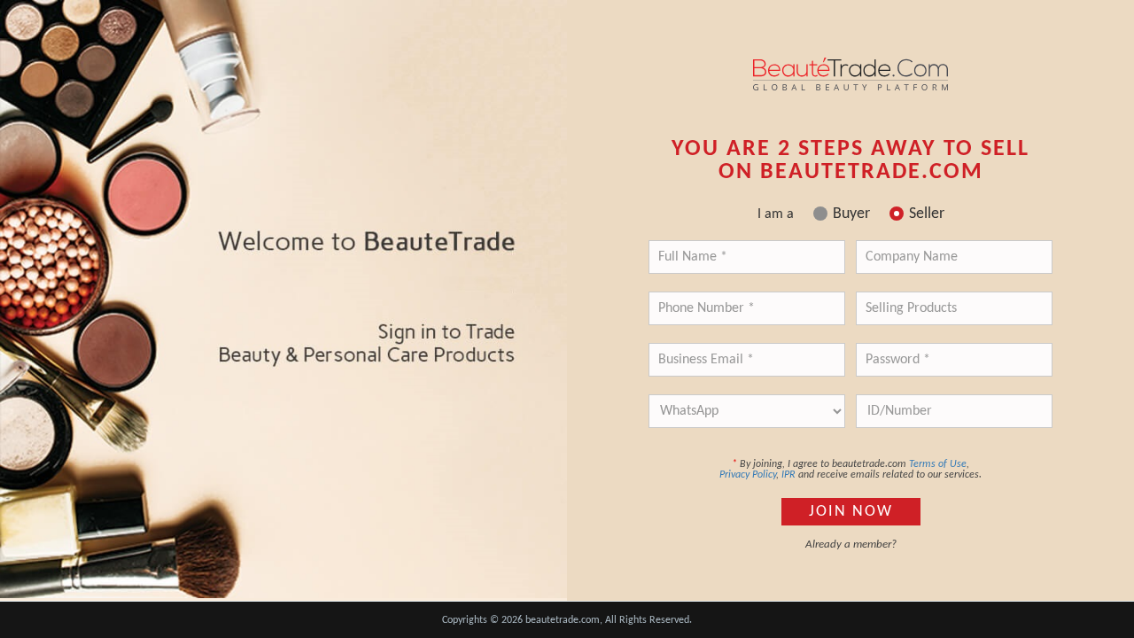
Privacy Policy (747, 475)
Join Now (851, 511)
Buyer (851, 214)
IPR (788, 475)
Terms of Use (938, 464)
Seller (926, 214)
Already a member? (851, 544)
